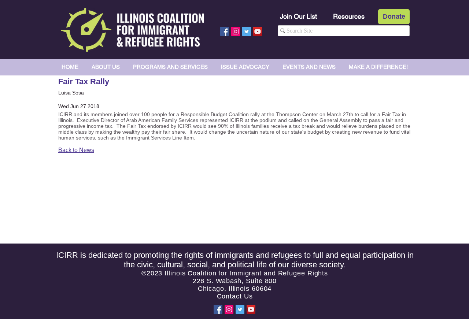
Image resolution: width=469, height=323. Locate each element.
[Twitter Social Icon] (246, 31)
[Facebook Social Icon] (224, 31)
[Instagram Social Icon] (235, 31)
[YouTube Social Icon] (257, 31)
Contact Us (235, 296)
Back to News (76, 150)
